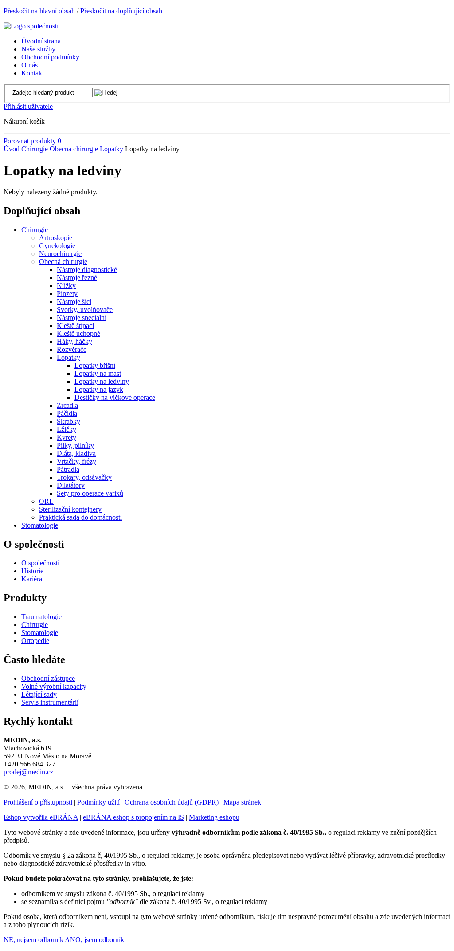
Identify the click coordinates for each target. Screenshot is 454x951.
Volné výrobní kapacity (53, 686)
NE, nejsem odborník (33, 939)
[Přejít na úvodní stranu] (31, 26)
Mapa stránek (242, 802)
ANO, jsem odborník (94, 939)
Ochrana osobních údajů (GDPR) (172, 802)
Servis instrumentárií (49, 702)
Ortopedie (35, 640)
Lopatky (111, 149)
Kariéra (31, 579)
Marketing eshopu (214, 817)
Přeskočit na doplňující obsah (121, 11)
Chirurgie (34, 149)
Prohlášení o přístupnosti (38, 802)
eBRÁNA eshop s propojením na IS (133, 817)
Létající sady (39, 694)
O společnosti (40, 563)
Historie (32, 571)
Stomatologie (39, 632)
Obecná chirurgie (74, 149)
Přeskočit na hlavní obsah (39, 11)
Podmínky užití (98, 802)
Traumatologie (41, 616)
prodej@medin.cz (28, 772)
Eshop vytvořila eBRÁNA (41, 817)
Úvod (12, 149)
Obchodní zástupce (48, 678)
